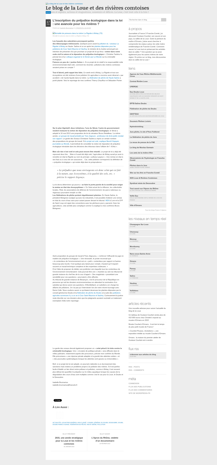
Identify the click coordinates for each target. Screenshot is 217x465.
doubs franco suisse (61, 424)
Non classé (81, 422)
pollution (101, 424)
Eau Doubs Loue (147, 95)
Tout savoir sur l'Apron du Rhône (144, 189)
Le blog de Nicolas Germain (142, 147)
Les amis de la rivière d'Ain (141, 153)
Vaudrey (134, 284)
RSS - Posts (134, 367)
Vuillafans (134, 291)
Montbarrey (135, 247)
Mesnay (134, 240)
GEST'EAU (147, 115)
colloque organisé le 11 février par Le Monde (84, 57)
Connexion (134, 383)
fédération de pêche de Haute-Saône (104, 78)
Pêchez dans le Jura (140, 166)
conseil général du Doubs (97, 422)
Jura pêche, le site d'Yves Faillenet (144, 132)
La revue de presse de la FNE (142, 142)
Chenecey (134, 233)
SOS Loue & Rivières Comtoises (143, 178)
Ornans (133, 262)
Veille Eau (146, 198)
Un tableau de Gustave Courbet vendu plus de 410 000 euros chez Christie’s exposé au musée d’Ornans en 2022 (147, 317)
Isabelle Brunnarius (66, 28)
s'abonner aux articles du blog (143, 355)
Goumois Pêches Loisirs (140, 121)
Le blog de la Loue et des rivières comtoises (97, 7)
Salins (134, 277)
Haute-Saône (92, 424)
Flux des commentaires (140, 390)
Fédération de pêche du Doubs (143, 109)
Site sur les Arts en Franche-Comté (145, 173)
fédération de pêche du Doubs (89, 293)
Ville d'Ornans (136, 205)
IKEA (107, 200)
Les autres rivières (69, 422)
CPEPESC (134, 87)
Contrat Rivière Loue (139, 81)
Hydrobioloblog (136, 127)
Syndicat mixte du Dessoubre (142, 183)
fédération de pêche (78, 424)
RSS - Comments (136, 370)
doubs (120, 422)
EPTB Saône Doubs (138, 103)
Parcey (133, 269)
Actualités (57, 422)
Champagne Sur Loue (139, 225)
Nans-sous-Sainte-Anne (140, 255)
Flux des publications (140, 387)
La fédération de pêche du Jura (143, 137)
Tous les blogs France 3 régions (155, 210)
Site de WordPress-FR (139, 393)
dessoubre (113, 422)
